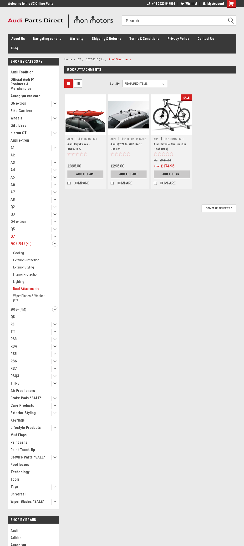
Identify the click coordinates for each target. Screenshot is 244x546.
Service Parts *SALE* (27, 457)
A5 (12, 177)
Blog (14, 48)
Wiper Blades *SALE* (27, 501)
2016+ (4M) (18, 309)
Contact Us (206, 38)
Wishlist (191, 3)
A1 (12, 147)
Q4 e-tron (18, 221)
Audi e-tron (19, 140)
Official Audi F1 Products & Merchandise (22, 84)
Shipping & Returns (106, 38)
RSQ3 (14, 376)
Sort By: (115, 83)
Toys (14, 486)
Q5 (12, 229)
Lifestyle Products (25, 427)
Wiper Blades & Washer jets (29, 298)
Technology (20, 472)
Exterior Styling (23, 267)
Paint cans (18, 442)
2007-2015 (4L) (20, 244)
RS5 (13, 353)
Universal (17, 494)
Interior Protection (25, 274)
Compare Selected (218, 208)
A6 (12, 184)
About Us (18, 38)
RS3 (13, 339)
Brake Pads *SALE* (25, 398)
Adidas (15, 538)
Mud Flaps (18, 435)
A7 (12, 192)
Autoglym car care (25, 96)
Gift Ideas (18, 125)
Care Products (22, 405)
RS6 (13, 361)
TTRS (15, 383)
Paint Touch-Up (22, 450)
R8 (12, 324)
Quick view (85, 132)
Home (68, 59)
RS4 (13, 346)
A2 (12, 155)
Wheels (16, 118)
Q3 (12, 214)
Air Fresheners (22, 390)
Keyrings (17, 420)
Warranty (76, 38)
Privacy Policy (178, 38)
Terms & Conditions (144, 38)
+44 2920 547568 (163, 3)
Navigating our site (47, 38)
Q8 (12, 316)
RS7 (13, 368)
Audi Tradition (21, 72)
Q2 (12, 207)
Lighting (18, 281)
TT (12, 331)
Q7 (12, 236)
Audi (14, 530)
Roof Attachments (26, 289)
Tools (15, 479)
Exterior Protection (26, 260)
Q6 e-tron (18, 103)
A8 (12, 199)
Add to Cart (85, 174)
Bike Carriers (21, 110)
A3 (12, 162)
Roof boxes (19, 464)
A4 (12, 170)
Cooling (18, 253)
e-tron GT (18, 133)
